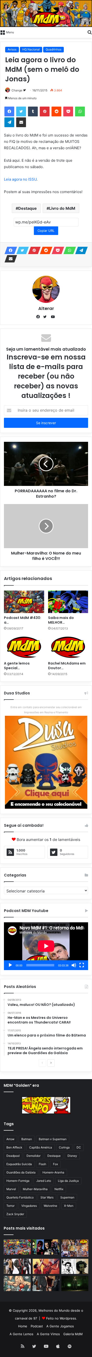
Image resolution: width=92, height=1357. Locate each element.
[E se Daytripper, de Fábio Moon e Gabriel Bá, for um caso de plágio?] (74, 1266)
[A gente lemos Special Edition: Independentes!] (24, 647)
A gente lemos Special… (17, 665)
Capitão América (40, 1147)
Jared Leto (43, 1181)
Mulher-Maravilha (35, 1189)
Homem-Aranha (53, 1172)
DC (79, 1147)
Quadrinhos (53, 49)
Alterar (46, 308)
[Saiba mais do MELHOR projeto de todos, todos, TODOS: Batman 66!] (68, 602)
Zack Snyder (15, 1214)
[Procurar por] (89, 32)
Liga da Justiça (68, 1181)
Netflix (58, 1189)
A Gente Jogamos (60, 1326)
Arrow (10, 1139)
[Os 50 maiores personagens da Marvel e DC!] (17, 1247)
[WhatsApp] (80, 111)
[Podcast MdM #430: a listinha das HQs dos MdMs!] (24, 602)
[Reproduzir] (10, 965)
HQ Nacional (31, 49)
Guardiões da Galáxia (21, 1172)
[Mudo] (73, 965)
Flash (42, 1164)
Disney (72, 1156)
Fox (55, 1164)
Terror (10, 1206)
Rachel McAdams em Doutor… (67, 665)
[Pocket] (68, 111)
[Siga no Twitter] (24, 90)
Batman (26, 1139)
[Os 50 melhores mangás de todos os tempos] (46, 1266)
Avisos (12, 49)
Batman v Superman (52, 1139)
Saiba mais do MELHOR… (61, 620)
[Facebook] (9, 111)
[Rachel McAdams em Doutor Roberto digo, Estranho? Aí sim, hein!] (68, 647)
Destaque (27, 208)
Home (22, 1326)
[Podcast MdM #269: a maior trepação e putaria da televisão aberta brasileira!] (74, 1248)
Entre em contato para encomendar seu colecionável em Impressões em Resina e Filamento (46, 709)
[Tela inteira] (81, 965)
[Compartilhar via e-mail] (21, 122)
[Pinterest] (45, 111)
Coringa (64, 1147)
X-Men (68, 1206)
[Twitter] (21, 111)
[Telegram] (9, 122)
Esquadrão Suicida (19, 1164)
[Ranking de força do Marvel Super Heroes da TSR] (46, 1247)
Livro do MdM (62, 208)
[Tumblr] (33, 111)
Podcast (37, 1326)
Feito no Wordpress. (61, 1318)
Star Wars (46, 1197)
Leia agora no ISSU (20, 179)
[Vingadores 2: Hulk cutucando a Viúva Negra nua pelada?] (17, 1266)
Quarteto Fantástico (20, 1197)
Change (17, 90)
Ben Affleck (14, 1147)
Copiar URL (46, 231)
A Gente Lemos (21, 1334)
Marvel (11, 1189)
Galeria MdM (73, 1334)
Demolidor (33, 1156)
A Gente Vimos (48, 1334)
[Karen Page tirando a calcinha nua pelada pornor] (46, 1283)
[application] (46, 946)
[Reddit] (56, 111)
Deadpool (13, 1156)
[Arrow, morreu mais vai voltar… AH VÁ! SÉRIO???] (74, 1283)
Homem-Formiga (17, 1181)
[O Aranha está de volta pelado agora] (17, 1283)
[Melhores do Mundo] (46, 13)
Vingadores (29, 1206)
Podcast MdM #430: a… (22, 620)
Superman (67, 1197)
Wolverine (50, 1206)
